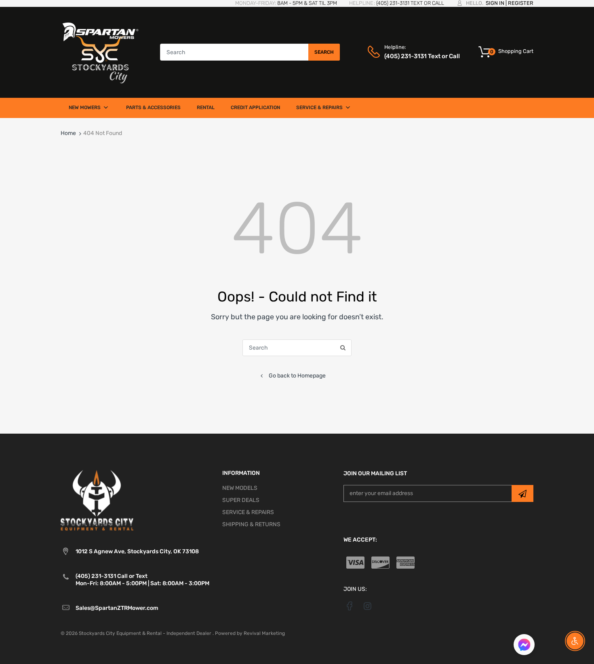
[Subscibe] (522, 493)
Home (68, 133)
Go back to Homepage (297, 375)
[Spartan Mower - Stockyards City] (100, 51)
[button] (524, 646)
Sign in (495, 3)
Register (520, 3)
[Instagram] (367, 605)
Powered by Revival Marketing (250, 633)
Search (324, 52)
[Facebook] (349, 605)
